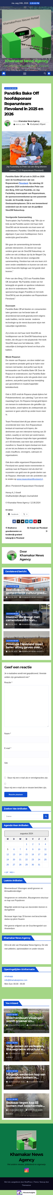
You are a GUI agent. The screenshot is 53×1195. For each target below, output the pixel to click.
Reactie (8, 682)
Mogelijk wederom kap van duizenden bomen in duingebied (25, 1077)
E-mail (7, 748)
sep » (12, 872)
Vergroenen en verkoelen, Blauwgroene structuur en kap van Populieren (25, 1049)
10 (39, 849)
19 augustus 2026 (17, 1053)
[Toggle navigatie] (24, 73)
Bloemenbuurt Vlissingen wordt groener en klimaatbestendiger (24, 1021)
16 (33, 854)
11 (45, 849)
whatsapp (8, 976)
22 (26, 860)
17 (39, 854)
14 (20, 854)
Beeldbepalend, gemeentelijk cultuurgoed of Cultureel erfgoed (25, 593)
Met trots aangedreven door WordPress (18, 1182)
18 (45, 854)
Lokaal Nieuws (12, 1014)
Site (6, 763)
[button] (45, 73)
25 (45, 860)
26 (8, 865)
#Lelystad (34, 124)
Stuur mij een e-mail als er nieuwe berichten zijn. (25, 788)
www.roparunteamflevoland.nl (30, 479)
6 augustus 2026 (16, 1110)
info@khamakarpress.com (15, 980)
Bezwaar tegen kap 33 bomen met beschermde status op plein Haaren (24, 1106)
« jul (6, 872)
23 (33, 860)
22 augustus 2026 (17, 1025)
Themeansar (26, 1185)
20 (14, 860)
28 (20, 865)
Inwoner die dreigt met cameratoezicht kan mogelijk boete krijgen (23, 620)
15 (26, 854)
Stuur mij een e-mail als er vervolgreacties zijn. (27, 778)
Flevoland (23, 183)
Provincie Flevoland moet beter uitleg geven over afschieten (24, 647)
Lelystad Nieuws (11, 88)
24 (39, 860)
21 (20, 860)
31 (39, 865)
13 (14, 854)
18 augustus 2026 (17, 1082)
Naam (7, 733)
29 (26, 865)
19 (8, 860)
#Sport (42, 124)
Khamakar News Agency (26, 61)
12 (8, 854)
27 (14, 865)
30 (33, 865)
